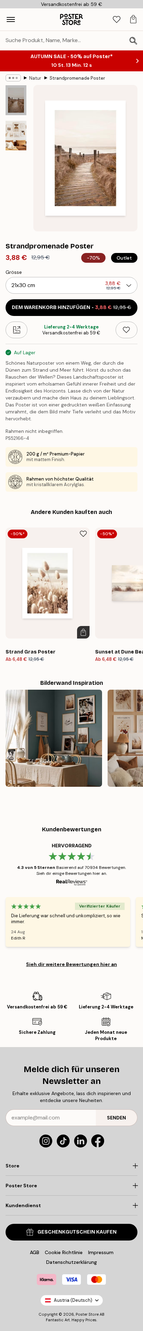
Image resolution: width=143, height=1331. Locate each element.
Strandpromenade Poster (77, 78)
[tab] (116, 20)
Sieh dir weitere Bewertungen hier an (71, 964)
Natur (35, 78)
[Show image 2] (16, 135)
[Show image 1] (16, 100)
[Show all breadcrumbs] (13, 77)
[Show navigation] (11, 19)
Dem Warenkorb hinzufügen (71, 307)
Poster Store (87, 1314)
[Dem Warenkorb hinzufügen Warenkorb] (83, 632)
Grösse (14, 272)
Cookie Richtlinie (64, 1252)
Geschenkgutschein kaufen (77, 1232)
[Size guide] (16, 330)
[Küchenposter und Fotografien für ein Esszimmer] (54, 738)
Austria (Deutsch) (73, 1300)
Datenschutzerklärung (71, 1262)
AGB (34, 1252)
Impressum (100, 1252)
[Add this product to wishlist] (126, 330)
